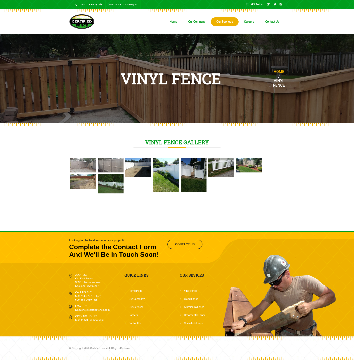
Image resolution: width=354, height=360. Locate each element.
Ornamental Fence (195, 315)
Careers (249, 21)
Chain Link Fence (193, 323)
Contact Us (272, 21)
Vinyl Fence (190, 290)
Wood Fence (191, 298)
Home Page (135, 290)
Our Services (224, 21)
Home (173, 21)
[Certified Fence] (103, 21)
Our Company (196, 21)
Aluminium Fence (194, 307)
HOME (279, 71)
